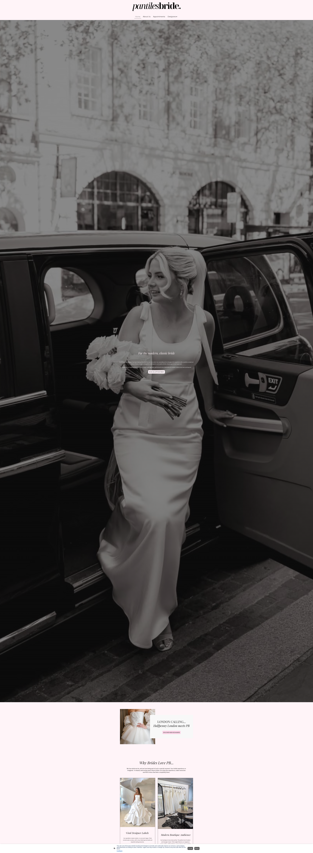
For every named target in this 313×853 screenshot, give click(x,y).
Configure (119, 851)
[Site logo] (156, 7)
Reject (197, 848)
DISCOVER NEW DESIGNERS (171, 732)
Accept (190, 848)
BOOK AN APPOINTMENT (156, 372)
